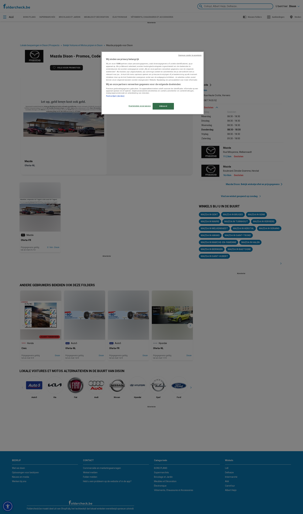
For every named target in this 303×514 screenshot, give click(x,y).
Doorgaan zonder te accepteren (190, 55)
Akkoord (163, 106)
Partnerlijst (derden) (115, 96)
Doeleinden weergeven (140, 106)
